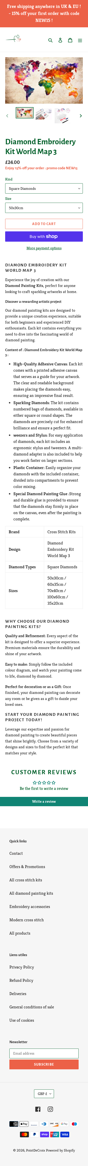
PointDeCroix (35, 1150)
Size (8, 198)
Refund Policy (21, 980)
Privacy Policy (21, 967)
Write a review (44, 801)
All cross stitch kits (25, 880)
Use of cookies (21, 1020)
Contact (16, 853)
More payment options (44, 248)
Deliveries (17, 993)
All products (19, 933)
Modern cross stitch (26, 919)
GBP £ (42, 1093)
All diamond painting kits (31, 893)
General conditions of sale (31, 1007)
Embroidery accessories (29, 906)
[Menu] (80, 39)
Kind (8, 179)
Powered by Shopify (60, 1150)
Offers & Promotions (27, 866)
